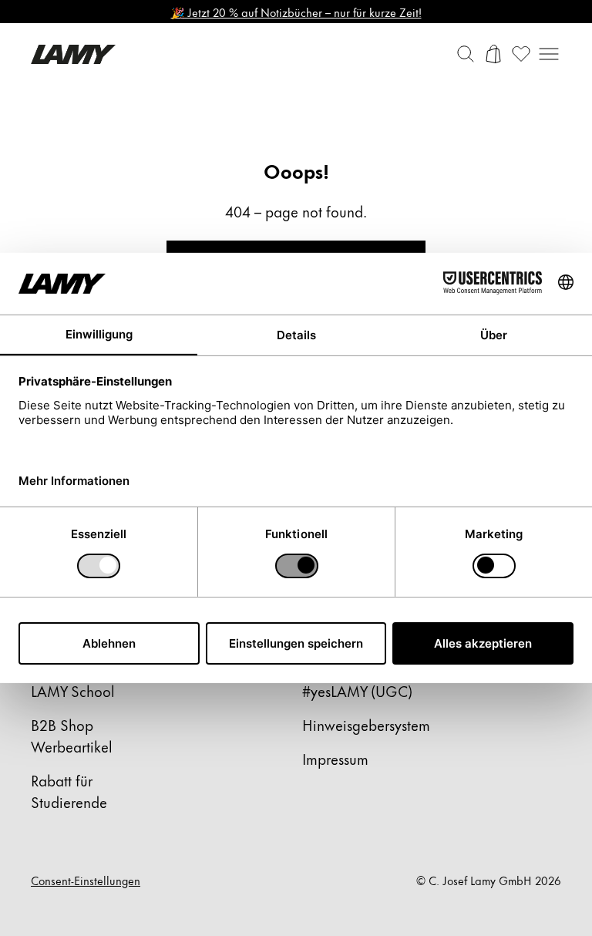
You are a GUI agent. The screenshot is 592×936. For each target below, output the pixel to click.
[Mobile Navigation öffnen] (548, 54)
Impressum (335, 758)
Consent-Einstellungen (85, 880)
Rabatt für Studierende (69, 791)
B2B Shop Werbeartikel (72, 735)
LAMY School (73, 690)
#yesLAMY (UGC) (357, 690)
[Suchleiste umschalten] (465, 54)
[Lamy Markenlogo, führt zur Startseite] (73, 54)
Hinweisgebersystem (366, 724)
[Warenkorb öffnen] (493, 54)
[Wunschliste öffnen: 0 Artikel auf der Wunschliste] (521, 54)
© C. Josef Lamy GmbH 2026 (488, 880)
